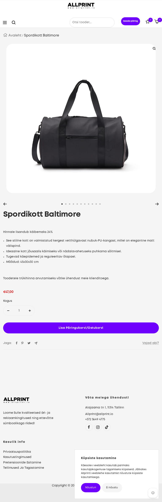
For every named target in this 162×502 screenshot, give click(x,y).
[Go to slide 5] (77, 204)
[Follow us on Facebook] (89, 427)
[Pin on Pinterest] (22, 343)
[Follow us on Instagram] (97, 427)
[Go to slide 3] (69, 204)
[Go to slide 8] (88, 204)
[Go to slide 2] (65, 204)
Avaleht (14, 35)
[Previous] (5, 204)
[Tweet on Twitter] (29, 343)
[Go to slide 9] (92, 204)
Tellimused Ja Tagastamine (23, 468)
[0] (148, 22)
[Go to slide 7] (84, 204)
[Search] (14, 22)
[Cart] (156, 22)
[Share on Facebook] (17, 343)
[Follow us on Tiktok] (106, 427)
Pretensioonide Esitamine (22, 462)
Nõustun (90, 487)
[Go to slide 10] (96, 204)
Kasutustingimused (17, 457)
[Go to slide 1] (62, 204)
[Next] (157, 204)
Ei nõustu (112, 487)
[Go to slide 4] (73, 204)
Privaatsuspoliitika (17, 452)
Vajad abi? (150, 343)
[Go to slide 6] (81, 204)
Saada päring (130, 21)
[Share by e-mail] (36, 343)
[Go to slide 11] (100, 204)
